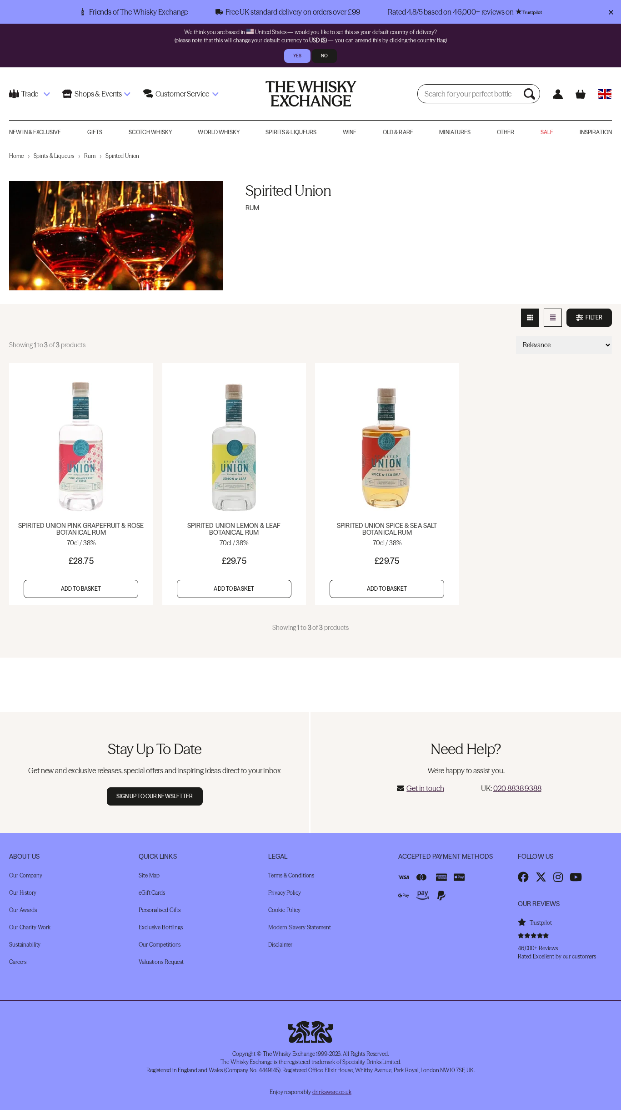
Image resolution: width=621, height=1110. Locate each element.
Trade (29, 93)
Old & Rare (398, 132)
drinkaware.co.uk (331, 1092)
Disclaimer (280, 944)
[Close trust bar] (611, 12)
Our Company (25, 875)
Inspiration (596, 132)
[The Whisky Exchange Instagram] (558, 877)
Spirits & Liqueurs (290, 132)
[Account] (557, 94)
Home (16, 155)
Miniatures (455, 132)
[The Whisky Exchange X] (541, 877)
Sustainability (24, 944)
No (324, 56)
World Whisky (218, 132)
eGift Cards (152, 892)
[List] (553, 318)
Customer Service (182, 93)
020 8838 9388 (517, 788)
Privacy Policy (284, 892)
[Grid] (530, 318)
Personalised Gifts (159, 910)
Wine (349, 132)
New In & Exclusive (35, 132)
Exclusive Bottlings (161, 927)
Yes (297, 56)
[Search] (530, 94)
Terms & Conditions (291, 875)
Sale (547, 132)
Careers (17, 961)
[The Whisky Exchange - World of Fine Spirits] (310, 93)
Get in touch (425, 788)
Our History (22, 892)
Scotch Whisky (150, 132)
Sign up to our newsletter (154, 796)
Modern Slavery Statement (299, 927)
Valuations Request (161, 961)
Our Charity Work (29, 927)
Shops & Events (98, 93)
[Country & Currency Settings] (604, 94)
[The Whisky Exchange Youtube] (576, 877)
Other (506, 132)
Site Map (149, 875)
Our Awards (23, 910)
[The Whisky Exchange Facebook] (523, 877)
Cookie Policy (284, 910)
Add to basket (81, 588)
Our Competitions (159, 944)
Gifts (95, 132)
